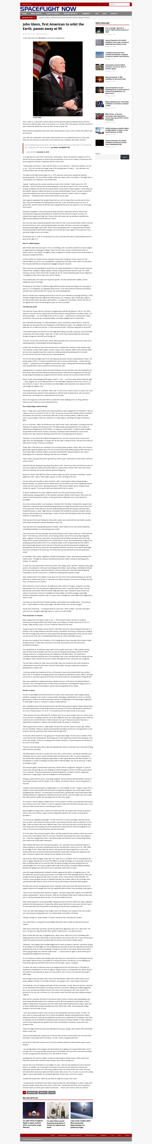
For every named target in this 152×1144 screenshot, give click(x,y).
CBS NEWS (41, 38)
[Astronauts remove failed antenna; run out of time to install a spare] (100, 67)
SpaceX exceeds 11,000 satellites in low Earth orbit (115, 78)
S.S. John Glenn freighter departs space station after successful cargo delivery (33, 1124)
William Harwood (43, 34)
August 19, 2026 (111, 59)
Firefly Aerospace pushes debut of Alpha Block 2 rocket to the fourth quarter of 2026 (117, 130)
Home (24, 14)
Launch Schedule (53, 14)
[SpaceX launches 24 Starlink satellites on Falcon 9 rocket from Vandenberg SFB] (100, 143)
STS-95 (52, 1092)
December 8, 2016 (29, 34)
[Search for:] (119, 4)
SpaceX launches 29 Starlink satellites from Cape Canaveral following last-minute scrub (117, 42)
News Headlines (103, 23)
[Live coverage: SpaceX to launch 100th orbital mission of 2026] (100, 30)
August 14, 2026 (111, 108)
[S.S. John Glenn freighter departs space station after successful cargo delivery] (34, 1110)
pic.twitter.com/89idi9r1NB (60, 147)
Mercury (43, 1092)
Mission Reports (70, 14)
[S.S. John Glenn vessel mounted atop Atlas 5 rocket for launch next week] (58, 1110)
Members (86, 14)
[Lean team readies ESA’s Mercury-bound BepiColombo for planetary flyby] (82, 1110)
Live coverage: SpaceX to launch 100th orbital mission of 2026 (117, 30)
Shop (105, 14)
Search (98, 154)
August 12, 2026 (111, 122)
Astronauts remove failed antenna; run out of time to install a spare (115, 67)
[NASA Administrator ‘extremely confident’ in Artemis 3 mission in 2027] (100, 104)
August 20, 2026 (111, 46)
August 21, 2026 (111, 34)
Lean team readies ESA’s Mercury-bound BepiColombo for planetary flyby (81, 1124)
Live (96, 14)
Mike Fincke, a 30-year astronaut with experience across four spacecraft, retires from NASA (117, 117)
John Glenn (32, 1092)
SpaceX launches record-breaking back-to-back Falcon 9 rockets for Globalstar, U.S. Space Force (117, 90)
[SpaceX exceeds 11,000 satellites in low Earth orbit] (100, 79)
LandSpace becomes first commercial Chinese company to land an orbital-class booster (117, 54)
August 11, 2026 (111, 134)
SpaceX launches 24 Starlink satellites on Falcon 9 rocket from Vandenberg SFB (116, 142)
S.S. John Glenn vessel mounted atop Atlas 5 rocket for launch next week (56, 1124)
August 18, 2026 (111, 71)
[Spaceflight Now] (48, 10)
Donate (114, 14)
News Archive (36, 14)
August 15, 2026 (111, 96)
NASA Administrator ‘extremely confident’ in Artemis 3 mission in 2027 (117, 104)
